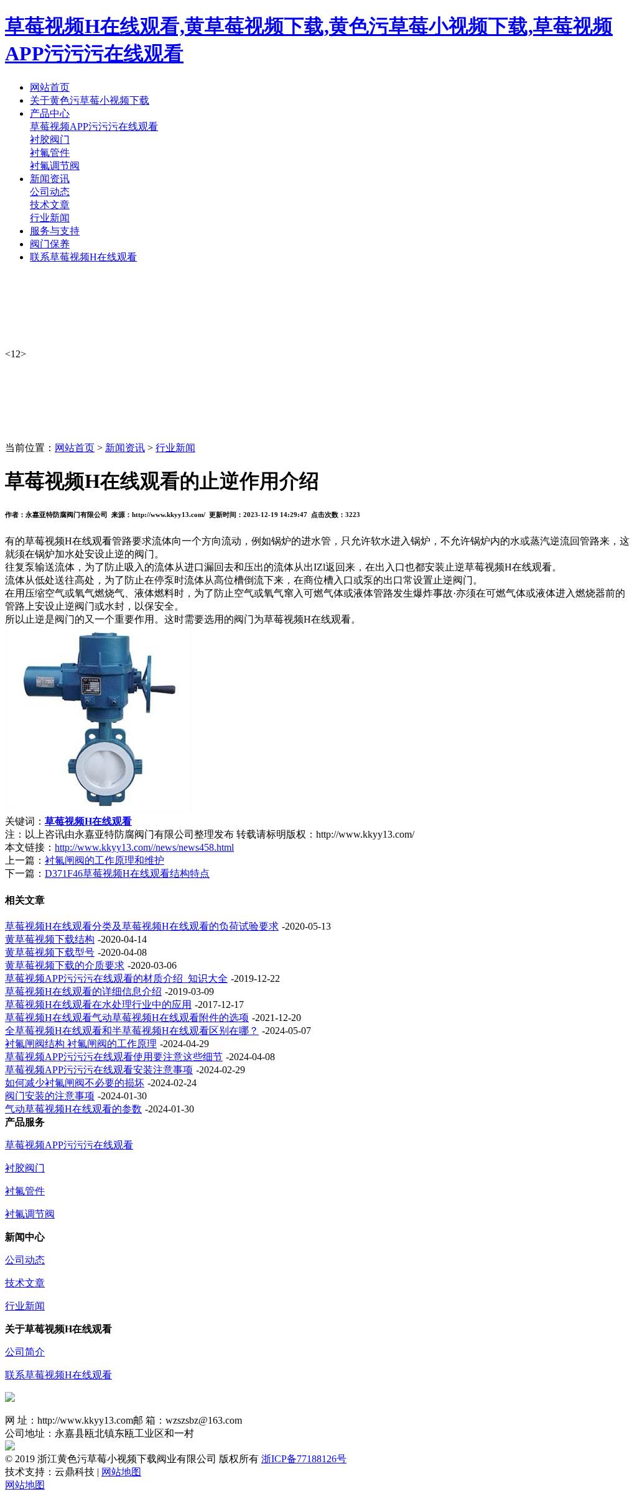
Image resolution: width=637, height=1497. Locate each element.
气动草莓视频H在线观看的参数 (73, 1109)
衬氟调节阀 (55, 165)
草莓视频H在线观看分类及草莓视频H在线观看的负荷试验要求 (142, 926)
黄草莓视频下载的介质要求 (64, 965)
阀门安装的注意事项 (50, 1096)
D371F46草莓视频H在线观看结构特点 (127, 873)
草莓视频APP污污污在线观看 (94, 126)
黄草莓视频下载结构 (50, 939)
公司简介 (25, 1352)
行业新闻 (50, 218)
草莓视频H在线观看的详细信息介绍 (83, 991)
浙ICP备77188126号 (303, 1459)
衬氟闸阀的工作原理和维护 (104, 860)
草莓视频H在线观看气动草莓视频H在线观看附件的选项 (127, 1017)
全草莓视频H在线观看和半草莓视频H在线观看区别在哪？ (132, 1030)
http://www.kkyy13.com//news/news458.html (144, 847)
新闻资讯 (125, 447)
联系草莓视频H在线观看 (58, 1375)
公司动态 (50, 191)
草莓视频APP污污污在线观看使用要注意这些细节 (114, 1056)
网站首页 (75, 447)
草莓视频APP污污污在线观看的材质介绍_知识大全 (116, 978)
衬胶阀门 (50, 139)
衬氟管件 (50, 152)
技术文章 (50, 204)
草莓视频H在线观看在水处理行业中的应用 (98, 1004)
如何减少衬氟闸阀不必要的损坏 (74, 1083)
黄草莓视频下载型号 (50, 952)
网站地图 (121, 1472)
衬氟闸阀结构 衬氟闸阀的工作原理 (81, 1043)
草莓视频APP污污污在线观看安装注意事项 (99, 1069)
